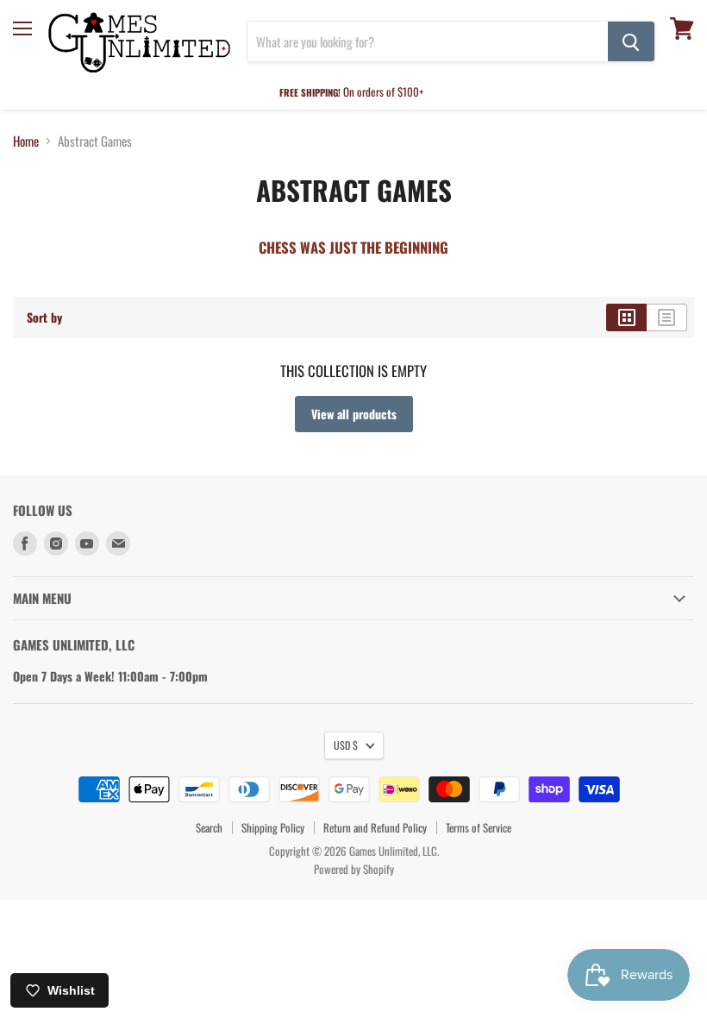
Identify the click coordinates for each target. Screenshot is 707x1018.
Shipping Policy (272, 827)
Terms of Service (478, 827)
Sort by (44, 317)
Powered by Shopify (354, 868)
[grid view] (626, 317)
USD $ (346, 745)
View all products (354, 414)
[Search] (631, 41)
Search (209, 827)
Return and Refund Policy (375, 827)
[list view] (667, 317)
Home (26, 141)
